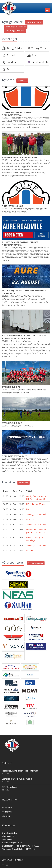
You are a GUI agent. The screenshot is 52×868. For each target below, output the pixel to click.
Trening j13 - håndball (36, 514)
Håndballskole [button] (39, 62)
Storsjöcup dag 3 (12, 423)
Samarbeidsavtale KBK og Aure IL (21, 157)
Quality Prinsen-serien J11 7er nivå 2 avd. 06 (36, 497)
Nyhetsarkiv (7, 812)
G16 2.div (30, 519)
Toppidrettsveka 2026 (14, 456)
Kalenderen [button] (23, 483)
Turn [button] (9, 69)
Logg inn (6, 816)
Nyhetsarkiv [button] (22, 80)
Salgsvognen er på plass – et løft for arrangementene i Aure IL (24, 337)
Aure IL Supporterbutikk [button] (15, 31)
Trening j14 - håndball (36, 524)
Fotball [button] (11, 55)
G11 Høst (30, 550)
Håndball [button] (12, 62)
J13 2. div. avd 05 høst (36, 504)
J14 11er (30, 509)
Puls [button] (33, 55)
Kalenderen (7, 808)
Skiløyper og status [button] (34, 22)
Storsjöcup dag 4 (12, 386)
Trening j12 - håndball (36, 545)
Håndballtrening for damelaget (34, 539)
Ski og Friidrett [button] (15, 48)
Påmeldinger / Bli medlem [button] (16, 26)
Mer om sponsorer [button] (35, 563)
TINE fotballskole (12, 206)
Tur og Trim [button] (38, 48)
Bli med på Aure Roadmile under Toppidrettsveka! (20, 243)
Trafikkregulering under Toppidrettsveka (16, 113)
